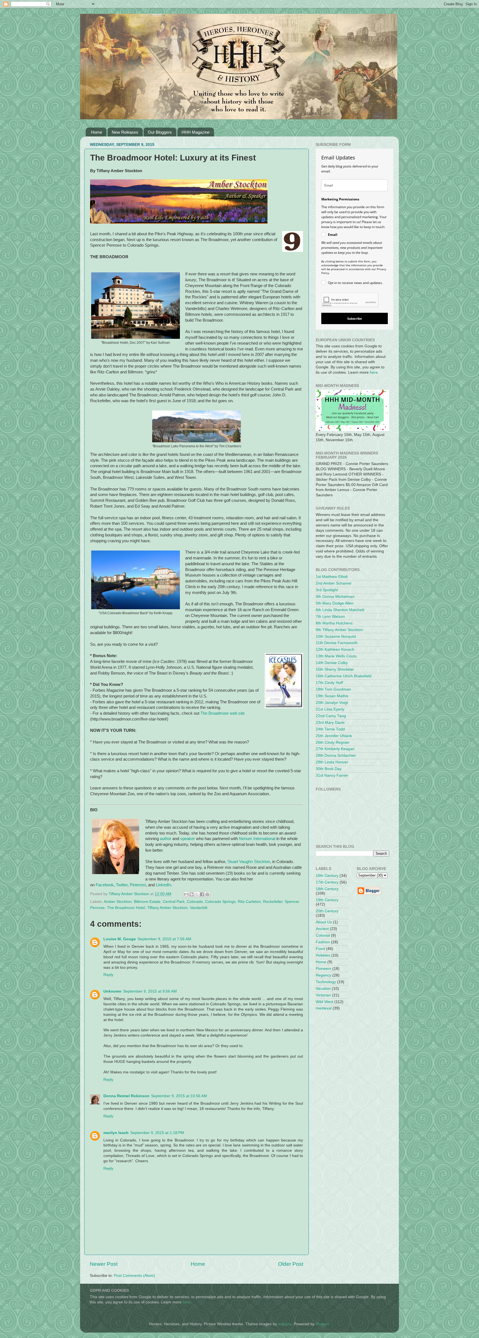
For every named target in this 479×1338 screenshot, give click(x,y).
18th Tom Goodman (333, 689)
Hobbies (323, 955)
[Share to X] (197, 894)
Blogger (322, 1324)
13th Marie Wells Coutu (336, 656)
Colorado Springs (220, 902)
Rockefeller (272, 902)
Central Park (174, 902)
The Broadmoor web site (222, 713)
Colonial (323, 935)
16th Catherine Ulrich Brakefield (343, 676)
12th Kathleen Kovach (335, 649)
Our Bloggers (160, 132)
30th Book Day (329, 769)
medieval (324, 1008)
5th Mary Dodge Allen (334, 603)
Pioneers (323, 969)
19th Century (327, 900)
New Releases (125, 132)
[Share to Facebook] (202, 894)
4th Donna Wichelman (335, 597)
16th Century (327, 876)
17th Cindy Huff (329, 683)
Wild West (324, 1002)
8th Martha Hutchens (334, 623)
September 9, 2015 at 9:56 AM (150, 991)
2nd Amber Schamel (333, 583)
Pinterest (138, 885)
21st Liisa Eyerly (330, 709)
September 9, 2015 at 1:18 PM (157, 1133)
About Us (324, 922)
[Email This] (186, 894)
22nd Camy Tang (331, 716)
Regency (323, 975)
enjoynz (285, 1324)
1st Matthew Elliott (332, 577)
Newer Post (104, 1264)
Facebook (105, 885)
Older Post (290, 1264)
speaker (187, 838)
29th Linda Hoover (332, 762)
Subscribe (354, 318)
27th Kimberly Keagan (335, 749)
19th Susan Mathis (332, 696)
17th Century (327, 882)
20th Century (327, 911)
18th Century (327, 889)
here (374, 372)
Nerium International (257, 838)
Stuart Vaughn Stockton (248, 861)
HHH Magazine (196, 132)
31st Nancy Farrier (332, 775)
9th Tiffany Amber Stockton (339, 630)
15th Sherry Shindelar (335, 669)
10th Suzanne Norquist (336, 636)
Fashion (323, 942)
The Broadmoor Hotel (126, 908)
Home (96, 132)
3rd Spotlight (327, 590)
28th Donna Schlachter (336, 755)
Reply (108, 975)
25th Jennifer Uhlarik (334, 736)
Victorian (323, 995)
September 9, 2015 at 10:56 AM (179, 1096)
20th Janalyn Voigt (332, 703)
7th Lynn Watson (330, 616)
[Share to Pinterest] (207, 894)
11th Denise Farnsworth (337, 643)
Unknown (112, 991)
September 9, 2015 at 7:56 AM (164, 939)
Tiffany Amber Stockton (167, 908)
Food (320, 949)
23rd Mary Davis (330, 722)
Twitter (122, 885)
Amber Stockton (118, 902)
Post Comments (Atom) (134, 1276)
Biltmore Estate (147, 902)
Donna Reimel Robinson (126, 1096)
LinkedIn (163, 885)
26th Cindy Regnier (333, 742)
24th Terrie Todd (330, 729)
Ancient (322, 929)
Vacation (323, 988)
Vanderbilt (198, 908)
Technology (326, 982)
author (165, 838)
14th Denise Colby (332, 663)
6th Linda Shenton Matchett (340, 610)
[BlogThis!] (191, 894)
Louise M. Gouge (119, 939)
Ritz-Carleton (249, 902)
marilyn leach (116, 1133)
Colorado (195, 902)
